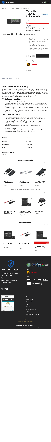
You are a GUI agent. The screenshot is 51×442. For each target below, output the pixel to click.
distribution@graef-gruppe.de (10, 280)
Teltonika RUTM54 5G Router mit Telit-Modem (25, 211)
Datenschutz (29, 301)
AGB (27, 304)
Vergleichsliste (29, 299)
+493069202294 (6, 278)
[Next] (47, 162)
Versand (34, 27)
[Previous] (44, 162)
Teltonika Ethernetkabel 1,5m (24, 182)
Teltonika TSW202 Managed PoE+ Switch (9, 244)
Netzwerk (28, 141)
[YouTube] (5, 289)
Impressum (28, 306)
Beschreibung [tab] (7, 79)
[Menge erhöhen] (33, 56)
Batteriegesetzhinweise (31, 309)
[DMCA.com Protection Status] (20, 325)
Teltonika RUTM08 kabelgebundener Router (41, 247)
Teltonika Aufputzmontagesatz (8, 182)
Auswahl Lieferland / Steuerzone (33, 30)
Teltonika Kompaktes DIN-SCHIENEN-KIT (40, 182)
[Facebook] (2, 289)
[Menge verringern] (27, 56)
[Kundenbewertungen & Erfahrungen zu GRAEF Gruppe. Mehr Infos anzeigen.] (7, 303)
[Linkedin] (7, 289)
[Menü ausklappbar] (47, 2)
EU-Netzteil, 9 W (39, 211)
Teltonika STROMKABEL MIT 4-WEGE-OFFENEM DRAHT (9, 212)
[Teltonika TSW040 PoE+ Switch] (13, 21)
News (27, 296)
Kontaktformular (7, 282)
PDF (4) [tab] (17, 79)
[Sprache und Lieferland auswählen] (44, 2)
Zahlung (28, 311)
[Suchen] (42, 2)
